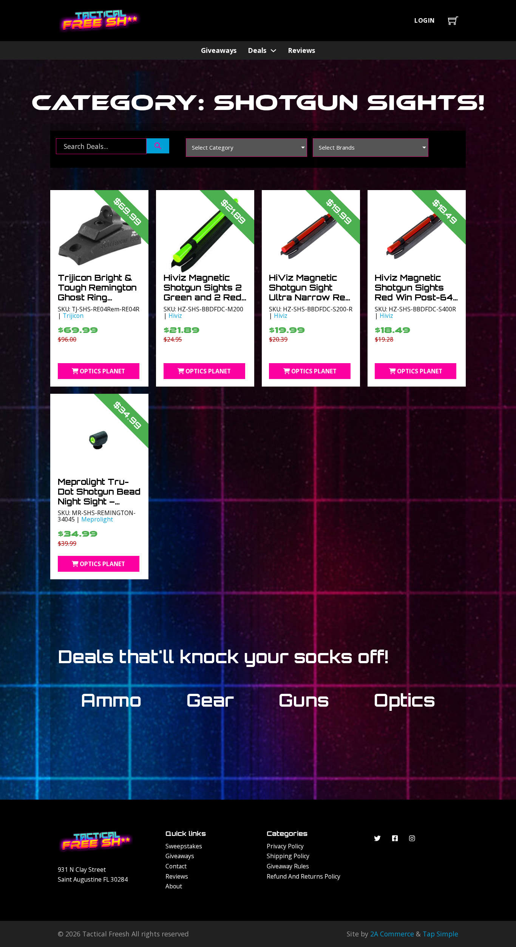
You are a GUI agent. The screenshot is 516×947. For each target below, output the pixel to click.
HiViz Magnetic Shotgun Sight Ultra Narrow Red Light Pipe (310, 292)
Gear (210, 700)
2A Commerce (392, 933)
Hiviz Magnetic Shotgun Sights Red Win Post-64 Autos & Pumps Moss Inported (414, 297)
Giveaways (218, 50)
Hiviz (175, 315)
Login (424, 20)
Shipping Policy (288, 856)
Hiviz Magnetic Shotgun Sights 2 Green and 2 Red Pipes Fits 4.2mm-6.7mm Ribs (204, 297)
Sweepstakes (183, 846)
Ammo (111, 700)
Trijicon (73, 315)
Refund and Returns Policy (303, 876)
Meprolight (97, 519)
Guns (303, 700)
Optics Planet (102, 371)
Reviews (301, 50)
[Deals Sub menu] (273, 50)
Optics (404, 700)
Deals (257, 50)
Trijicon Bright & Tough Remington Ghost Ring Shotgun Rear (97, 292)
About (173, 886)
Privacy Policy (285, 846)
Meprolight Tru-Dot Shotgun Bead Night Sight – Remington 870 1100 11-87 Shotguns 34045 (99, 506)
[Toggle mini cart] (453, 20)
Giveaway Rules (288, 866)
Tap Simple (440, 933)
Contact (176, 866)
